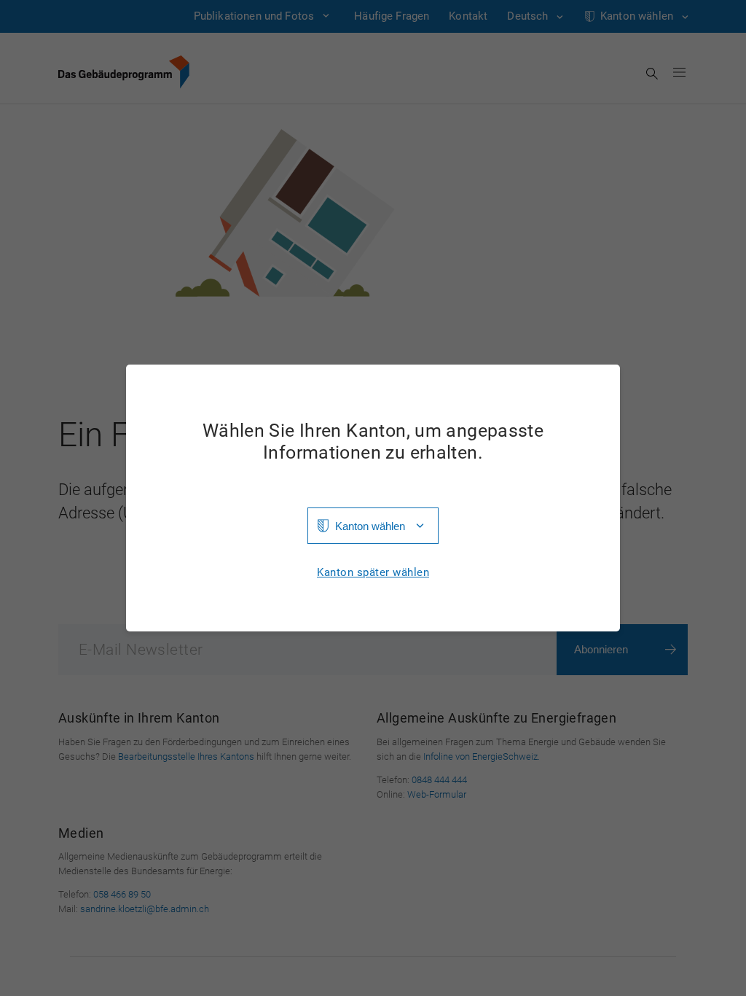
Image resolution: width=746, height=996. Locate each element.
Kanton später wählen (373, 572)
